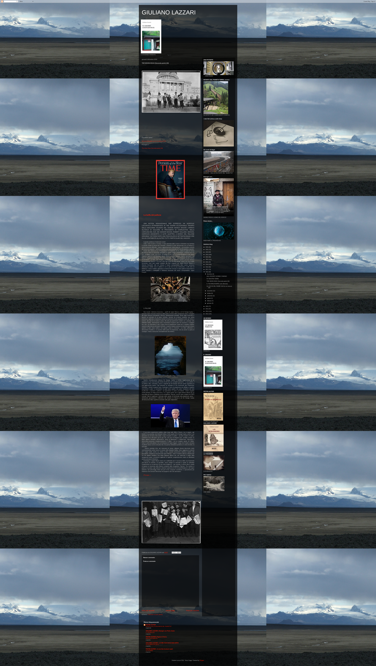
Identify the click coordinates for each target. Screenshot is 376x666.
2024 (207, 252)
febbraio (209, 301)
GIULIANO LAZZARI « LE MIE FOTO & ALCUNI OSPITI (162, 643)
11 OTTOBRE (149, 650)
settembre (210, 296)
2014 (207, 309)
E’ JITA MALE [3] (150, 632)
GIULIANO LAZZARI (169, 12)
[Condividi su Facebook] (178, 553)
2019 (207, 264)
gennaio (209, 303)
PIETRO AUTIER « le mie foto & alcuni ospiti (159, 649)
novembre (210, 291)
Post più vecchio (192, 611)
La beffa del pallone (152, 215)
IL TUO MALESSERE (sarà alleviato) (217, 283)
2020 (207, 262)
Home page (170, 611)
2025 (207, 249)
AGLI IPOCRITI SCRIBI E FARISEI (217, 276)
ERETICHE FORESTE (152, 638)
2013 (207, 311)
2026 (207, 247)
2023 (207, 254)
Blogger (202, 660)
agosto (209, 298)
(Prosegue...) (147, 475)
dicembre (210, 274)
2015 (207, 306)
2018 (207, 267)
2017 (207, 269)
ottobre (209, 293)
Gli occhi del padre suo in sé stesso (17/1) (154, 141)
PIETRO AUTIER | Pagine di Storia (156, 637)
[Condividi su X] (176, 553)
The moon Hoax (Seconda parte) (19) (152, 148)
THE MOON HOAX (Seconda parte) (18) (218, 281)
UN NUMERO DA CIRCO (152, 644)
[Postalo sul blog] (174, 553)
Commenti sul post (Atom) (155, 614)
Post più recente (148, 611)
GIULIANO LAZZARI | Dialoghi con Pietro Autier (160, 631)
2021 (207, 259)
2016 (207, 272)
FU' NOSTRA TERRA (213, 278)
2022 (207, 257)
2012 (207, 314)
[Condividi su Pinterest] (180, 553)
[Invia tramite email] (173, 553)
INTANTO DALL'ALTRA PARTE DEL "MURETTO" (159, 626)
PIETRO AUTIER (151, 625)
